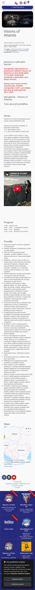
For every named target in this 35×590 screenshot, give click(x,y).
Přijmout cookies (17, 579)
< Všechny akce (17, 7)
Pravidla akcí (17, 482)
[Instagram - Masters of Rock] (9, 477)
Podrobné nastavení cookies (20, 573)
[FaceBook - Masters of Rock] (4, 477)
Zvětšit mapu (8, 466)
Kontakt (17, 487)
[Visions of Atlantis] (17, 19)
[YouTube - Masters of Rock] (14, 477)
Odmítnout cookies (17, 584)
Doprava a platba (17, 486)
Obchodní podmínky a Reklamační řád (17, 484)
